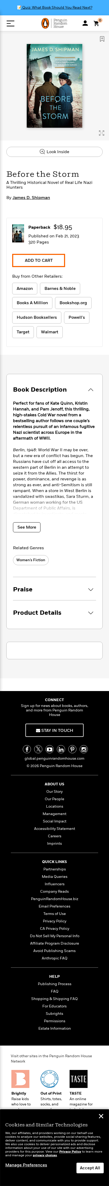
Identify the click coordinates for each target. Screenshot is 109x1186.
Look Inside (57, 152)
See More (26, 527)
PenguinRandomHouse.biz (54, 898)
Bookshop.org (73, 303)
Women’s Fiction (30, 560)
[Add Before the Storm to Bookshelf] (102, 39)
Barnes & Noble (60, 288)
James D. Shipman (31, 198)
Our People (54, 799)
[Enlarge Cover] (101, 133)
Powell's (77, 317)
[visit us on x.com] (38, 749)
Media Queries (54, 876)
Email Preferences (54, 906)
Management (54, 813)
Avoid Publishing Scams (54, 950)
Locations (54, 806)
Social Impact (54, 821)
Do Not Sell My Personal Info (54, 936)
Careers (54, 836)
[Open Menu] (10, 23)
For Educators (54, 1006)
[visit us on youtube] (50, 749)
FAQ (54, 991)
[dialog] (54, 1147)
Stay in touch (56, 730)
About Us (54, 784)
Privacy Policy (54, 921)
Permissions (54, 1021)
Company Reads (54, 891)
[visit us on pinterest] (72, 749)
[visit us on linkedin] (61, 749)
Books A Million (32, 303)
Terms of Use (54, 913)
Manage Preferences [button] (26, 1165)
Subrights (54, 1013)
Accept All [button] (90, 1168)
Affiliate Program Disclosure (54, 943)
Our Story (54, 791)
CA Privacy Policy (54, 928)
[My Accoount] (85, 23)
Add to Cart (39, 260)
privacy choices (45, 1155)
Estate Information (54, 1028)
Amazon (25, 288)
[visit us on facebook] (27, 749)
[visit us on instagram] (84, 749)
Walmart (49, 332)
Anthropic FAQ (54, 958)
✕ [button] (101, 1116)
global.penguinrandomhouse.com (54, 758)
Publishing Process (54, 983)
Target (23, 332)
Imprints (54, 843)
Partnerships (54, 869)
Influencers (55, 884)
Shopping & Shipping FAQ (54, 998)
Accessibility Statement (54, 828)
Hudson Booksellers (37, 317)
